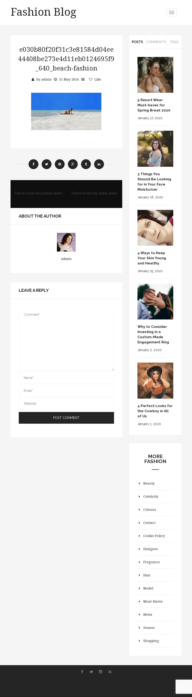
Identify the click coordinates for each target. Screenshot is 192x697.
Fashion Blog (43, 11)
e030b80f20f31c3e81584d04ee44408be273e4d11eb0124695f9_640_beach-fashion (66, 58)
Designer (150, 549)
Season (149, 627)
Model (148, 588)
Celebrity (150, 496)
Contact (149, 522)
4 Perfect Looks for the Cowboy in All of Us (155, 411)
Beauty (149, 483)
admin (46, 79)
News (147, 614)
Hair (147, 575)
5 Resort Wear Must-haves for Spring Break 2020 (153, 105)
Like (97, 79)
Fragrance (151, 562)
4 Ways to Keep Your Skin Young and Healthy (151, 258)
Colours (149, 509)
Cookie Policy (154, 536)
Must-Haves (153, 601)
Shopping (151, 640)
